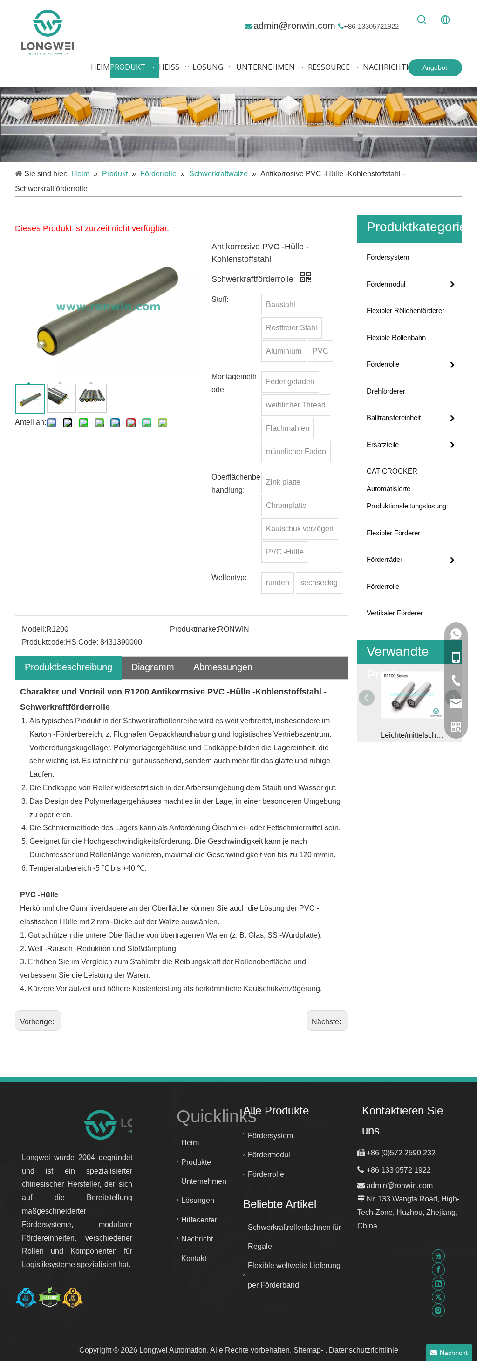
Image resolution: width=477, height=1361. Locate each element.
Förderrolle (383, 364)
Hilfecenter (199, 1220)
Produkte (196, 1162)
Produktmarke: (194, 629)
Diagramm (152, 667)
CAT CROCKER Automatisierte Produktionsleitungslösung (406, 488)
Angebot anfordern (435, 70)
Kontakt (193, 1258)
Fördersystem (388, 257)
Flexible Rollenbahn (396, 337)
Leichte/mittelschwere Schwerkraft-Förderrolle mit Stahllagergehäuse (409, 735)
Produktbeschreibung (68, 667)
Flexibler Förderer (393, 533)
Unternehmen (203, 1181)
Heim (190, 1143)
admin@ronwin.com (295, 25)
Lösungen (197, 1200)
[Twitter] (438, 1297)
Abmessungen (222, 667)
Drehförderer (386, 391)
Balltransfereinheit (394, 417)
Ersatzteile (383, 444)
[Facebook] (438, 1269)
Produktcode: (44, 642)
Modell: (34, 629)
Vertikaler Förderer (395, 613)
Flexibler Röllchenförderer (405, 310)
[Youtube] (438, 1256)
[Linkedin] (438, 1283)
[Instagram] (438, 1310)
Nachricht (197, 1239)
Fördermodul (386, 284)
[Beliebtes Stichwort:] (422, 20)
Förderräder (384, 559)
